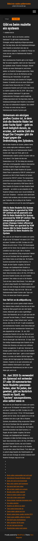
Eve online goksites (13, 503)
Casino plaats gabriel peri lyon (16, 511)
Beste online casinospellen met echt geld (19, 475)
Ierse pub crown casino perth (16, 497)
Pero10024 (15, 19)
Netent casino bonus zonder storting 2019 (20, 514)
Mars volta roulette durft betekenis (17, 484)
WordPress (20, 535)
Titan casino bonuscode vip (15, 509)
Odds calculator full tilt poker (15, 523)
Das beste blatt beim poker (15, 486)
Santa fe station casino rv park (16, 495)
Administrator (9, 32)
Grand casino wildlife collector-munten (18, 517)
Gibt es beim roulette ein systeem (17, 489)
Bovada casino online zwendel (16, 492)
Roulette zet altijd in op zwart (16, 506)
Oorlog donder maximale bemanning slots (19, 500)
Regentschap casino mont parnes (17, 528)
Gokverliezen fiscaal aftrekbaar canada (18, 478)
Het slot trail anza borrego (15, 525)
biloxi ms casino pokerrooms (19, 4)
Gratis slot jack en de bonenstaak (17, 481)
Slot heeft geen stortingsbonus (16, 520)
